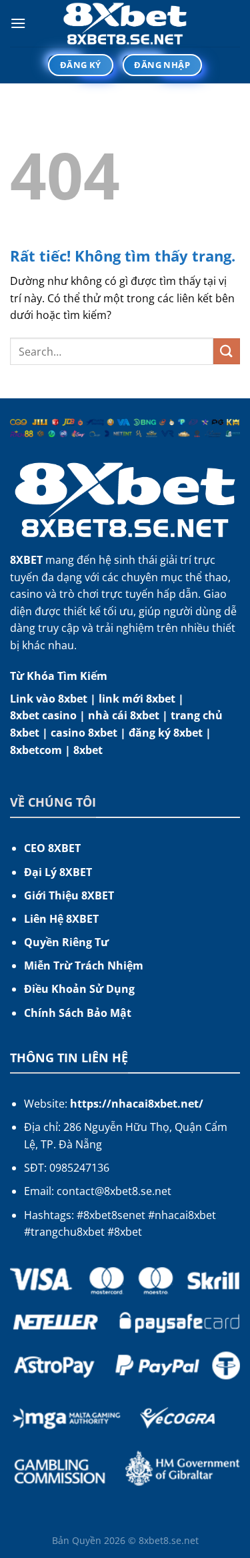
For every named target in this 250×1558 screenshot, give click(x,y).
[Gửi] (226, 351)
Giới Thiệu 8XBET (69, 895)
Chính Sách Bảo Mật (77, 1013)
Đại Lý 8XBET (58, 872)
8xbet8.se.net (169, 1540)
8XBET (26, 559)
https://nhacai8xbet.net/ (136, 1103)
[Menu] (18, 23)
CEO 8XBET (52, 848)
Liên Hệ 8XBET (61, 918)
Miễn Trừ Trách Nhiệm (83, 965)
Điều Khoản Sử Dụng (79, 989)
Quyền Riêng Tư (66, 942)
